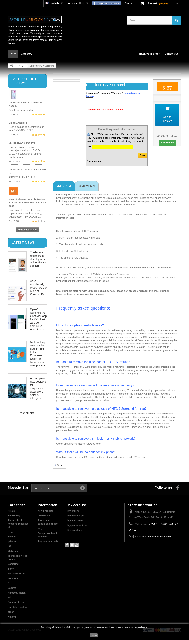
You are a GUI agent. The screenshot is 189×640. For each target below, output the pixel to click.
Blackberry (14, 515)
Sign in (129, 3)
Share (59, 465)
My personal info (77, 525)
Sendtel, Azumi (16, 602)
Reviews (86, 186)
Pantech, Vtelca (16, 592)
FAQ (40, 528)
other (11, 611)
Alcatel (12, 510)
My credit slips (75, 515)
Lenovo (12, 588)
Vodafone (13, 578)
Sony (11, 568)
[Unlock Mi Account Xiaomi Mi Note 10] (27, 94)
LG (9, 546)
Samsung (13, 564)
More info (63, 186)
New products (45, 510)
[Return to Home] (11, 66)
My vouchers (74, 530)
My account (76, 505)
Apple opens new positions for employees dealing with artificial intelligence (38, 388)
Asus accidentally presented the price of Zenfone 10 (38, 287)
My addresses (75, 520)
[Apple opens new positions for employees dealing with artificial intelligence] (17, 387)
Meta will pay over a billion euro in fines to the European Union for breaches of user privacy (38, 354)
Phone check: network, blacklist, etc (18, 523)
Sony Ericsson (16, 573)
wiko (10, 597)
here (98, 443)
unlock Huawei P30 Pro (22, 142)
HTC (21, 66)
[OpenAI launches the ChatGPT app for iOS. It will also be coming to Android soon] (17, 318)
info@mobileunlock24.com (156, 536)
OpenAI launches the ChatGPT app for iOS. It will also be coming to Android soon (38, 319)
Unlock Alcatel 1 (18, 122)
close (94, 635)
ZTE (10, 583)
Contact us (44, 515)
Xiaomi (12, 616)
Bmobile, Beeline (17, 607)
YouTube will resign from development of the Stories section (38, 259)
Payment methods (48, 541)
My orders (73, 510)
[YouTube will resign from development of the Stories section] (17, 261)
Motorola (13, 551)
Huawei (12, 536)
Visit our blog (27, 413)
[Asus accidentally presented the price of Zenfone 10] (17, 290)
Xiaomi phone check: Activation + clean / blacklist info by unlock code (27, 202)
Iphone (12, 541)
